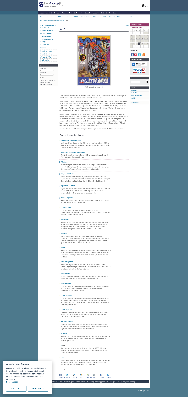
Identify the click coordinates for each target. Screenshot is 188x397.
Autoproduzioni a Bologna (46, 40)
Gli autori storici (46, 33)
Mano (63, 247)
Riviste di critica (46, 54)
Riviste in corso (46, 51)
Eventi (87, 13)
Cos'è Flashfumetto (47, 16)
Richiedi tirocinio (136, 93)
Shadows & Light (67, 321)
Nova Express (66, 283)
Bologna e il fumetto (47, 30)
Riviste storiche (59, 20)
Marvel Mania (65, 273)
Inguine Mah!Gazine (68, 186)
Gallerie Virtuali (75, 13)
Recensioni (44, 45)
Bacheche (97, 16)
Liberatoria (135, 103)
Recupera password (46, 84)
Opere (64, 13)
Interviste (43, 48)
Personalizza (12, 382)
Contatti (129, 16)
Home (41, 13)
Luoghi (96, 13)
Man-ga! (64, 233)
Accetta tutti (16, 389)
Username (43, 68)
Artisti (49, 13)
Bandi (75, 16)
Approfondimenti (64, 16)
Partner (120, 16)
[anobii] (135, 55)
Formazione (85, 16)
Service (112, 13)
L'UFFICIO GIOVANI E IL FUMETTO (48, 26)
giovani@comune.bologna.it (129, 382)
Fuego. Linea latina (67, 174)
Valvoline (64, 333)
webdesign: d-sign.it (144, 391)
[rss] (143, 55)
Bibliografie (44, 60)
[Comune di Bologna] (145, 8)
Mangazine (65, 219)
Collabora (134, 90)
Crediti (112, 16)
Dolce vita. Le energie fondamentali (73, 152)
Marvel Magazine (67, 262)
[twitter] (139, 55)
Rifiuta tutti (38, 389)
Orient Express (66, 295)
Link (105, 16)
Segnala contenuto (136, 95)
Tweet (126, 25)
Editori (104, 13)
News (56, 13)
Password (43, 72)
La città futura (66, 207)
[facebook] (132, 55)
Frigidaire (64, 162)
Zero (62, 357)
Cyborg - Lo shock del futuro (71, 140)
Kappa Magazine (67, 198)
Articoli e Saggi (45, 36)
